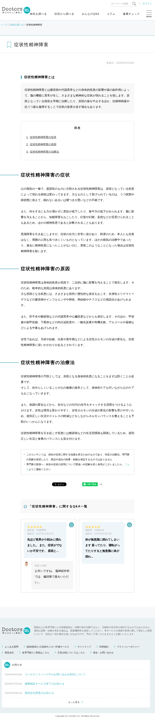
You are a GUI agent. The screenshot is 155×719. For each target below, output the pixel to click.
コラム (111, 13)
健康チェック (131, 13)
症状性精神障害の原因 (43, 144)
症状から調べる (64, 13)
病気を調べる (38, 13)
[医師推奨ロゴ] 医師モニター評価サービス (48, 646)
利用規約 (103, 646)
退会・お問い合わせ (103, 652)
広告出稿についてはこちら (71, 652)
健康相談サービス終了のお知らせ (44, 683)
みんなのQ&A (90, 13)
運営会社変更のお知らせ (39, 692)
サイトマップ (84, 646)
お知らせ (16, 664)
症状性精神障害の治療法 (44, 151)
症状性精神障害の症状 (43, 137)
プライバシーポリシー (128, 646)
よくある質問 (11, 646)
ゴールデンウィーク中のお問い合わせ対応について (55, 674)
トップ (4, 24)
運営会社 (9, 652)
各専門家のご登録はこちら (35, 652)
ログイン (147, 3)
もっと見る (74, 702)
